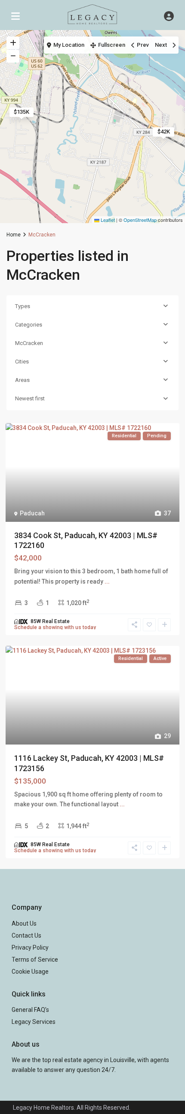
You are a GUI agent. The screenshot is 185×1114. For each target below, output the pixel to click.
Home (13, 235)
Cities (22, 361)
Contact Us (26, 935)
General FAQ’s (30, 1009)
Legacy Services (34, 1021)
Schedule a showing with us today (55, 627)
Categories (28, 324)
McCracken (29, 343)
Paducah (32, 513)
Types (22, 306)
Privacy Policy (30, 947)
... (107, 581)
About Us (24, 923)
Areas (22, 380)
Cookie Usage (30, 971)
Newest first (30, 398)
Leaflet (107, 219)
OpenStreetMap (140, 219)
